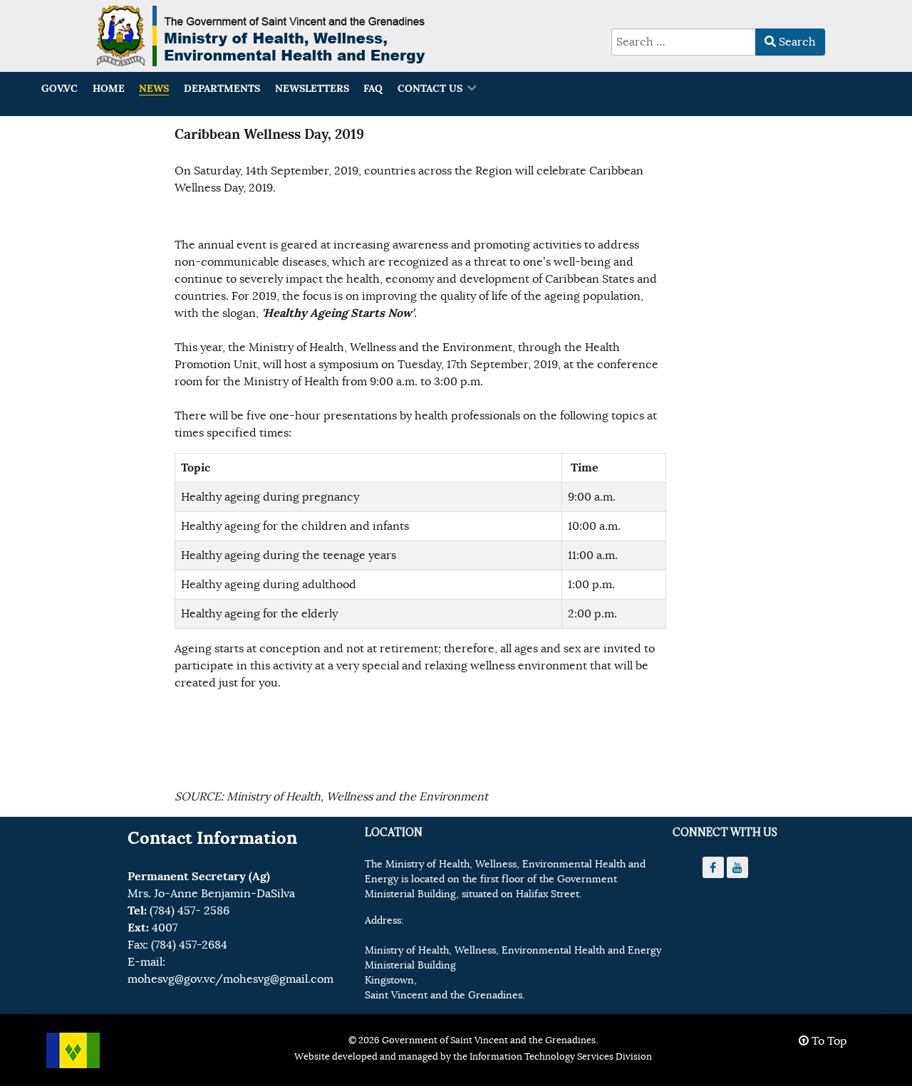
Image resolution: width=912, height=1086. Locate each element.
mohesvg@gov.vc (171, 979)
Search (796, 42)
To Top (828, 1041)
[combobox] (683, 42)
